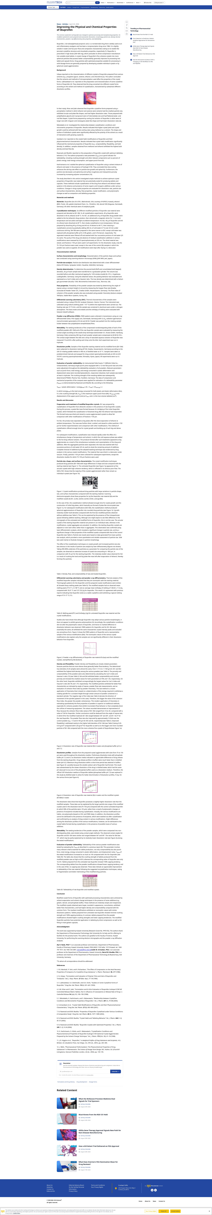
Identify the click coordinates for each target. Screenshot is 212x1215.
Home (140, 1201)
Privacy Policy (73, 1191)
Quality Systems (109, 7)
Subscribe (114, 1071)
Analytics (69, 7)
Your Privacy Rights (97, 1187)
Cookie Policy (16, 1213)
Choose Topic (51, 7)
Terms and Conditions (98, 1185)
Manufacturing (94, 7)
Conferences (129, 2)
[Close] (209, 1211)
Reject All (163, 1211)
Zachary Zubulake (85, 1104)
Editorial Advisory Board (76, 1185)
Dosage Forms (76, 7)
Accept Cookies (175, 1211)
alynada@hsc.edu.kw (84, 950)
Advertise (50, 1187)
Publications (110, 2)
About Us (50, 1185)
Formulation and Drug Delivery (66, 1082)
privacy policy (90, 1075)
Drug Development (85, 7)
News (154, 1201)
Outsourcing (102, 7)
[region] (106, 1211)
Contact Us (50, 1189)
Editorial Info (51, 1191)
